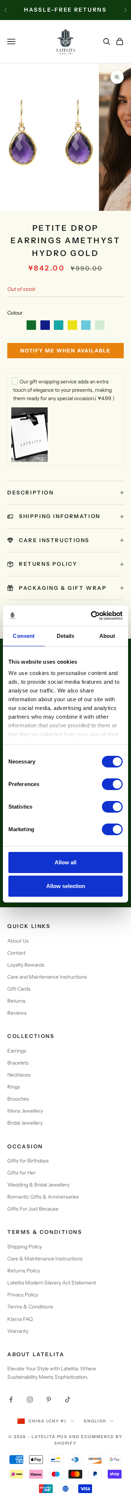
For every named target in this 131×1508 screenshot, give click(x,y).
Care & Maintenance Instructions (45, 1258)
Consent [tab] (24, 636)
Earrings (16, 1050)
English (95, 1421)
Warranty (17, 1331)
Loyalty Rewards (25, 965)
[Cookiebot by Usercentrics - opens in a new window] (92, 615)
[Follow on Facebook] (11, 1399)
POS (62, 1436)
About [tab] (107, 636)
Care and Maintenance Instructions (47, 977)
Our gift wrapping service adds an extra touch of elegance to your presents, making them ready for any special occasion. (64, 390)
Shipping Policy (24, 1246)
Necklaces (19, 1074)
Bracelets (18, 1062)
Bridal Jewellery (25, 1123)
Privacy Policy (22, 1294)
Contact (16, 953)
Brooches (18, 1099)
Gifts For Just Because (33, 1208)
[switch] (112, 784)
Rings (13, 1086)
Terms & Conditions (30, 1306)
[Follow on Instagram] (29, 1399)
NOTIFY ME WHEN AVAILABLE (65, 350)
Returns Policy (23, 1270)
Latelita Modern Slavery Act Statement (51, 1282)
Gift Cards (19, 989)
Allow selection (65, 886)
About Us (18, 940)
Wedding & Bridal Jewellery (38, 1184)
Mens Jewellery (25, 1111)
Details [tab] (66, 636)
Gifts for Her (21, 1172)
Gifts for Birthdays (28, 1160)
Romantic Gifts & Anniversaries (43, 1196)
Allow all (65, 862)
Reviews (17, 1013)
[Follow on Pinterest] (48, 1399)
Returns (16, 1001)
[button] (31, 325)
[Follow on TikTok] (67, 1399)
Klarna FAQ (20, 1319)
